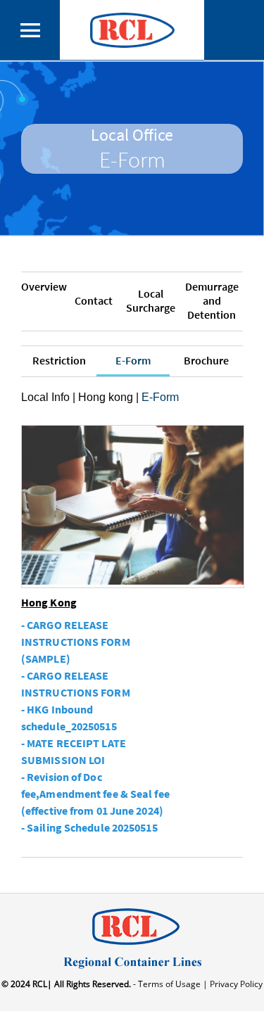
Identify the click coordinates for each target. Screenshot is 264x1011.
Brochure (206, 360)
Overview (44, 286)
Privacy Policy (235, 984)
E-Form (133, 360)
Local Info (45, 397)
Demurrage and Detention (212, 300)
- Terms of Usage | (169, 984)
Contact (94, 300)
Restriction (59, 360)
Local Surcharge (150, 300)
